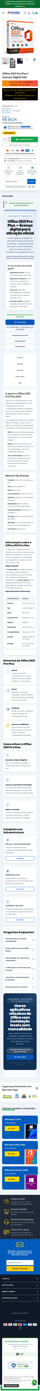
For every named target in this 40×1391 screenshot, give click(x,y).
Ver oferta (20, 858)
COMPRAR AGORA (25, 139)
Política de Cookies (15, 1382)
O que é (20, 358)
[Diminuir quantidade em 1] (9, 141)
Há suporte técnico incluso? (19, 987)
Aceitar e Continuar (11, 1385)
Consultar (31, 181)
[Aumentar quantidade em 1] (9, 138)
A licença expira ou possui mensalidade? (19, 940)
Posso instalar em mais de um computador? (19, 959)
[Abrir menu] (3, 13)
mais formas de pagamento (13, 122)
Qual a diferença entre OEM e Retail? (19, 949)
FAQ (20, 383)
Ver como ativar (20, 322)
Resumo (20, 364)
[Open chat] (34, 1383)
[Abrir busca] (25, 13)
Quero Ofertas (20, 1268)
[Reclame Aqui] (20, 1365)
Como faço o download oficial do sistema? (19, 978)
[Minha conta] (29, 13)
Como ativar (20, 377)
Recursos (20, 370)
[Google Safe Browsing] (20, 1354)
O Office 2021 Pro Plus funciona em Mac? (19, 968)
